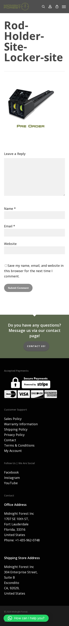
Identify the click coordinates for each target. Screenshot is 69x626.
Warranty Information (21, 424)
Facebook (11, 472)
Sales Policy (13, 419)
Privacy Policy (14, 435)
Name (10, 208)
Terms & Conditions (19, 445)
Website (10, 244)
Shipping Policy (15, 429)
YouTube (11, 483)
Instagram (12, 477)
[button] (64, 6)
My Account (13, 451)
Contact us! (36, 346)
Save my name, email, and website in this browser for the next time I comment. (34, 270)
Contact (10, 440)
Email (9, 226)
